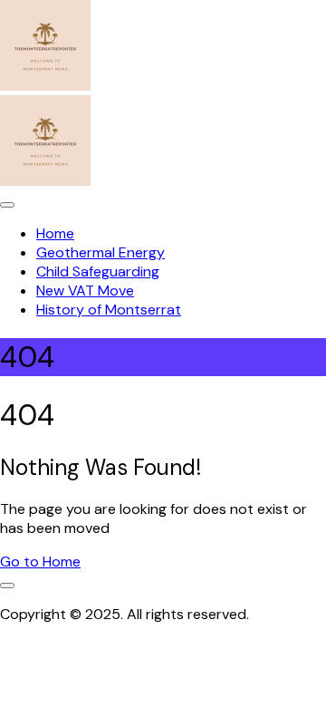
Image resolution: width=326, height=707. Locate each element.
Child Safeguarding (97, 271)
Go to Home (40, 561)
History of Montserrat (108, 309)
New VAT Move (85, 290)
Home (55, 233)
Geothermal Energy (100, 252)
